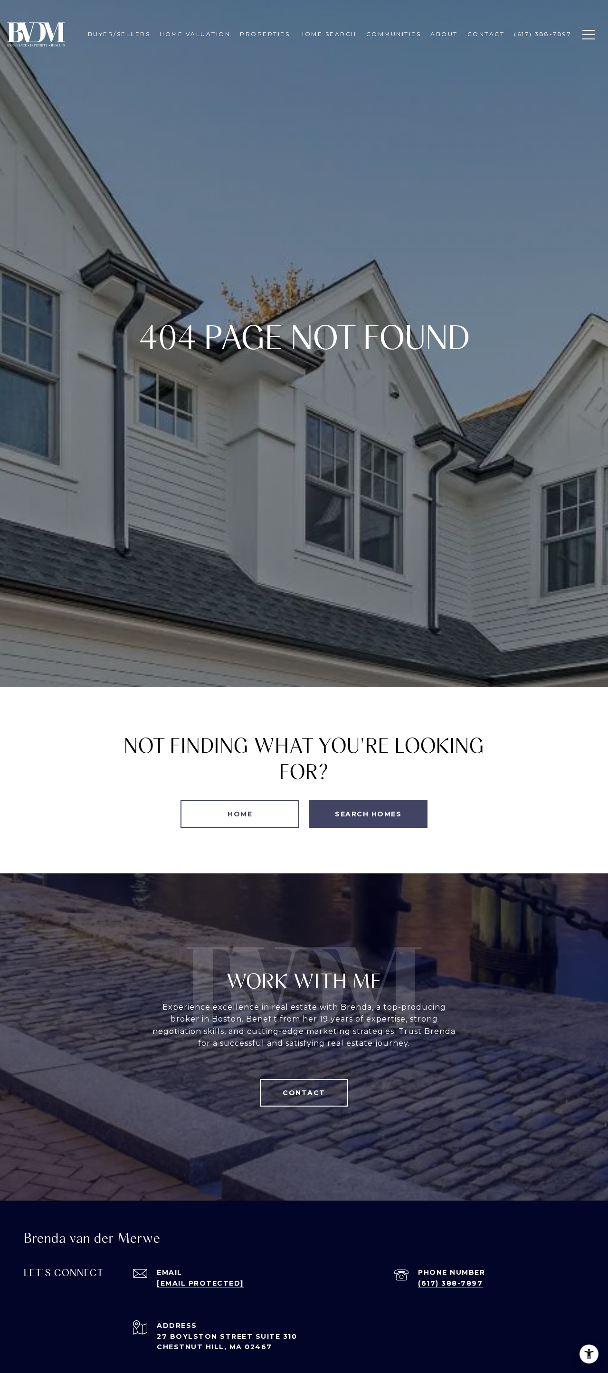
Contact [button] (304, 1093)
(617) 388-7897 (450, 1283)
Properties (265, 34)
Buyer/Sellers (119, 34)
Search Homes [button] (368, 814)
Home (240, 814)
